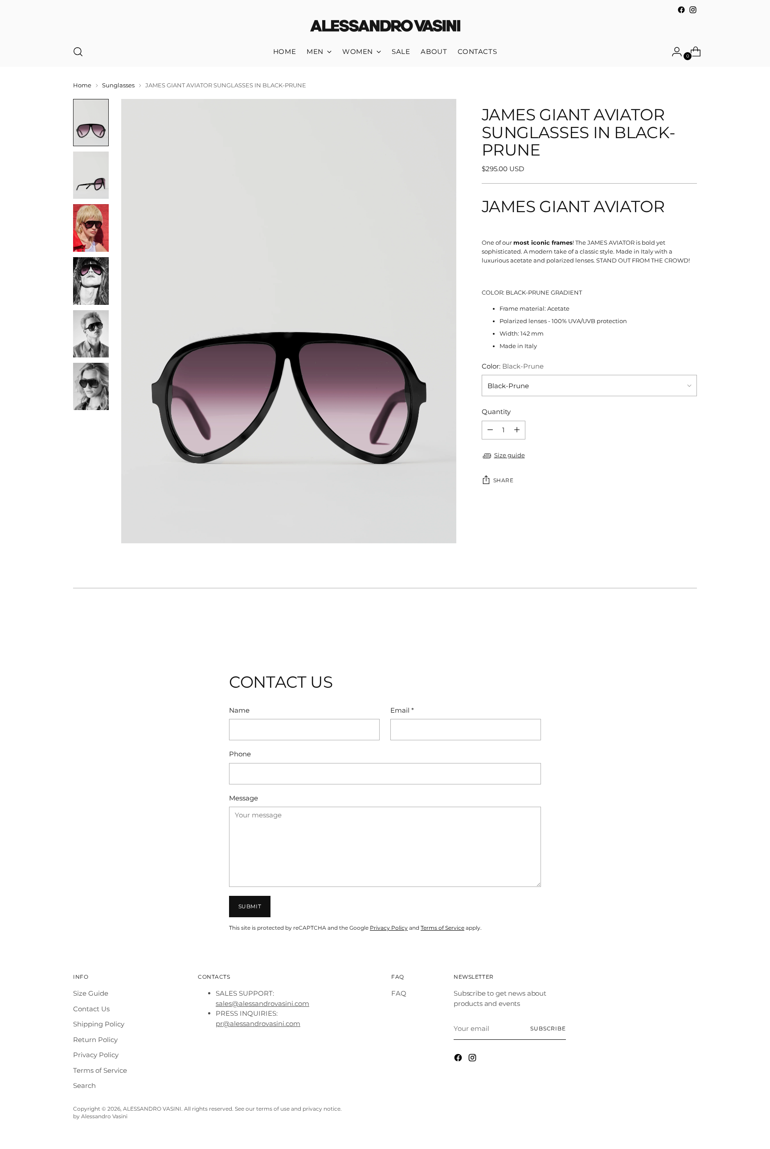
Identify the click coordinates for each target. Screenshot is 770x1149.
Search (84, 1085)
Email (402, 710)
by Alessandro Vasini (100, 1116)
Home (82, 85)
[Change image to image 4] (91, 281)
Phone (240, 754)
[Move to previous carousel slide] (668, 625)
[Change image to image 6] (91, 386)
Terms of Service (442, 928)
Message (243, 798)
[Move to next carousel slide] (689, 624)
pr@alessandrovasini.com (258, 1023)
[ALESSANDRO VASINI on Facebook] (681, 10)
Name (239, 710)
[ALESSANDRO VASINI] (385, 26)
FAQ (398, 993)
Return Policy (95, 1039)
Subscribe (548, 1029)
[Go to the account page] (673, 52)
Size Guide (90, 993)
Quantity (496, 411)
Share (503, 480)
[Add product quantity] (490, 430)
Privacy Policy (389, 928)
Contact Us (91, 1009)
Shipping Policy (98, 1024)
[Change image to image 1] (91, 122)
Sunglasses (118, 85)
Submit (250, 906)
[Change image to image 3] (91, 228)
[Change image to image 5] (91, 333)
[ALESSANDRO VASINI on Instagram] (693, 10)
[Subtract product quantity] (517, 430)
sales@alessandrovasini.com (262, 1003)
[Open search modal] (78, 52)
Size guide (509, 455)
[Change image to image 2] (91, 175)
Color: (513, 366)
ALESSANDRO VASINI (152, 1109)
